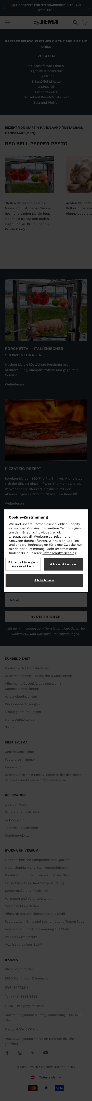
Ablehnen (44, 580)
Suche (9, 727)
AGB (26, 634)
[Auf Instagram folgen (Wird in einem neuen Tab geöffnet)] (20, 1052)
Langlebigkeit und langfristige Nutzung (34, 883)
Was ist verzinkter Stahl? (24, 944)
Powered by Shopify (60, 1067)
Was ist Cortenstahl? (21, 937)
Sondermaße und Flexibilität (26, 890)
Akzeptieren (63, 564)
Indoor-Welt (14, 820)
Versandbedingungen (21, 696)
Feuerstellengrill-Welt (22, 812)
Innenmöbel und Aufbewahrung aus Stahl (37, 929)
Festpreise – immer (20, 759)
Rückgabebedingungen (22, 704)
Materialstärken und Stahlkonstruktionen (36, 867)
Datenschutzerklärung (59, 553)
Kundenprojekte (17, 835)
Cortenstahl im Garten (22, 906)
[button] (46, 1077)
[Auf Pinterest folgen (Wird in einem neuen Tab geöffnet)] (32, 1052)
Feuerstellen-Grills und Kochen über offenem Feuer (45, 921)
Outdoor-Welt (15, 804)
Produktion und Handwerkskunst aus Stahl (38, 875)
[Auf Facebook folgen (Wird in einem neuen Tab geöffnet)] (7, 1052)
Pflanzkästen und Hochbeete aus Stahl (35, 913)
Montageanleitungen (20, 719)
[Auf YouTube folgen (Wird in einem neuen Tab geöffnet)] (45, 1052)
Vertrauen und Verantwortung (27, 898)
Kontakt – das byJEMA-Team (27, 668)
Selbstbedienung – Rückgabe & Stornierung (38, 676)
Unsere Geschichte (19, 752)
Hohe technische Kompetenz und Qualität (37, 860)
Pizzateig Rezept (23, 468)
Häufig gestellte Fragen (23, 712)
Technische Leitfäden (21, 827)
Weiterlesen (14, 384)
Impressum (13, 767)
